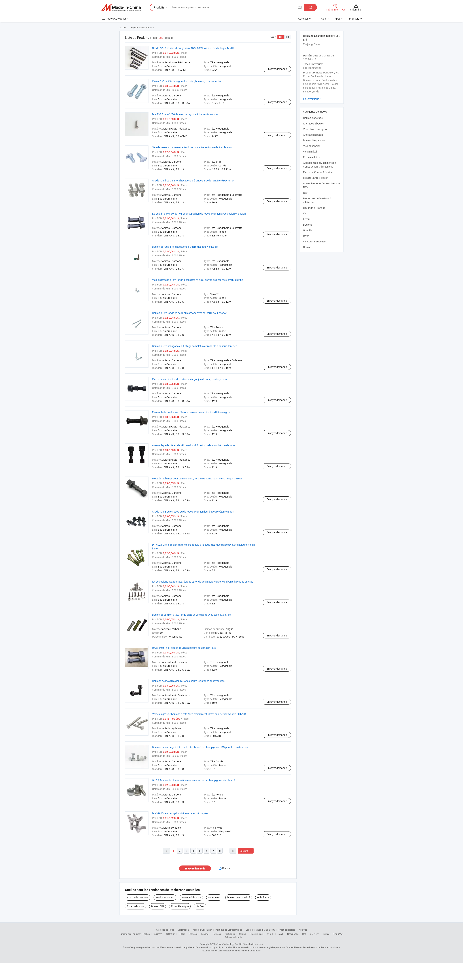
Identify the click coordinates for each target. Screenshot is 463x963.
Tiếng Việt (338, 933)
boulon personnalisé (238, 897)
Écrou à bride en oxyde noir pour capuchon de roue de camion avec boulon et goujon (199, 213)
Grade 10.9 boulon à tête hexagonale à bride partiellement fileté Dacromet (193, 180)
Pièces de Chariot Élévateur (318, 172)
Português (230, 933)
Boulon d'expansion (314, 140)
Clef (305, 192)
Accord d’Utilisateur (202, 929)
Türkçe (326, 933)
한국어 (270, 933)
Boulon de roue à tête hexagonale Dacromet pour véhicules (185, 246)
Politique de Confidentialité (228, 929)
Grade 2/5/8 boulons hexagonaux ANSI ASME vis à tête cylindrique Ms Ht (193, 48)
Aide (323, 18)
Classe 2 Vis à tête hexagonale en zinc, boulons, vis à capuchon (187, 81)
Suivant (246, 850)
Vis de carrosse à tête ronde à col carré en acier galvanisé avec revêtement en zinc (197, 280)
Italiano (242, 933)
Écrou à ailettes (311, 157)
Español (205, 933)
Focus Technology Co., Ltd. (230, 944)
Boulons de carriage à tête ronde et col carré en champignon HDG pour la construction (200, 747)
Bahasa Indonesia (233, 937)
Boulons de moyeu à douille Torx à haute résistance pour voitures (188, 681)
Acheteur (303, 18)
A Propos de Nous (165, 929)
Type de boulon (135, 906)
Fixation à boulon (191, 897)
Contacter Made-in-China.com (260, 929)
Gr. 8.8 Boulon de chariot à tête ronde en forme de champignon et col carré (193, 780)
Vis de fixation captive (315, 129)
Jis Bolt (200, 906)
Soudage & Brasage (314, 207)
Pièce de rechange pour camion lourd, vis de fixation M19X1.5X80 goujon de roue (197, 478)
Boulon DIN (157, 906)
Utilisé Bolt (263, 897)
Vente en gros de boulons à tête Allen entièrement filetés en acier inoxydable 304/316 (199, 714)
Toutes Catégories (116, 18)
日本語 (182, 933)
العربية (280, 933)
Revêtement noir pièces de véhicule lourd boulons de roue (184, 647)
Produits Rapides (287, 929)
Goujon (307, 247)
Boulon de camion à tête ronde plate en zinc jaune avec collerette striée (191, 614)
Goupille (307, 230)
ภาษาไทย (314, 933)
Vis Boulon (214, 897)
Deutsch (217, 933)
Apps (337, 18)
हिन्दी (304, 933)
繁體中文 (170, 933)
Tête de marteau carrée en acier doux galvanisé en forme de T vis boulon (192, 147)
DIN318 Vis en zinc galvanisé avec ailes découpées (180, 813)
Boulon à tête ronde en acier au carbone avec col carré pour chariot (189, 313)
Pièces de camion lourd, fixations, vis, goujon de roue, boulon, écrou (189, 379)
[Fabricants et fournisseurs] (121, 7)
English (146, 933)
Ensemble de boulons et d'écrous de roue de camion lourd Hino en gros (191, 412)
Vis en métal (310, 151)
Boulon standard (165, 897)
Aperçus (303, 929)
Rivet (306, 236)
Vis (305, 213)
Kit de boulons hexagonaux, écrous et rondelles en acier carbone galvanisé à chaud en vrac (202, 581)
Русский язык (256, 933)
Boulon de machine (137, 897)
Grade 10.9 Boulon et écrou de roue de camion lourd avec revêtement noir (193, 511)
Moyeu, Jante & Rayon (315, 177)
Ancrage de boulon (313, 123)
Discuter (227, 868)
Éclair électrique (180, 906)
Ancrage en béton (313, 134)
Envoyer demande (277, 69)
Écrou (306, 219)
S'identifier (356, 9)
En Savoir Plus (312, 99)
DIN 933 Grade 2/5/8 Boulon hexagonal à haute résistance (185, 114)
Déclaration (183, 929)
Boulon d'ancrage (313, 118)
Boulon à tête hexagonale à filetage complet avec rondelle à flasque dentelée (194, 346)
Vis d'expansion (311, 146)
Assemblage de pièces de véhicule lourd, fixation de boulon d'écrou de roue (193, 445)
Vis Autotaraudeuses (315, 241)
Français (193, 933)
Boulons (307, 224)
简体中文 (158, 933)
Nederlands (292, 933)
